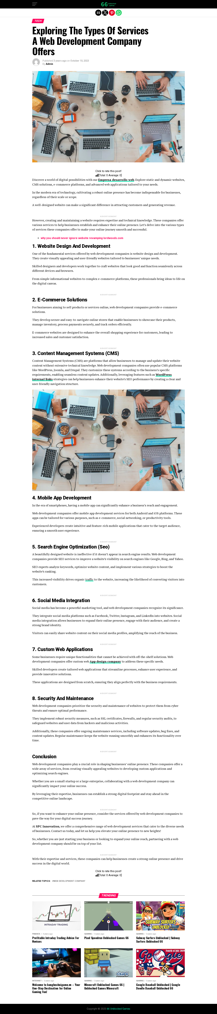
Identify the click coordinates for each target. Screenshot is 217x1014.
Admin (49, 64)
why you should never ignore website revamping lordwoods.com (82, 238)
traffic (89, 579)
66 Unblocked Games (118, 1008)
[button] (34, 4)
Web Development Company (69, 881)
